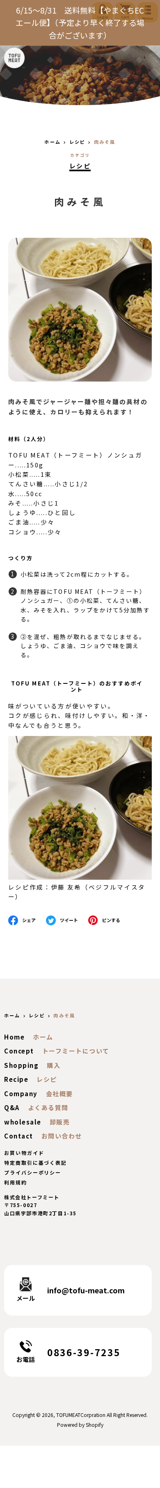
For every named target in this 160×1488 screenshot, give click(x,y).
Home (14, 1037)
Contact (18, 1136)
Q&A (12, 1107)
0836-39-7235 (83, 1352)
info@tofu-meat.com (86, 1290)
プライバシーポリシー (32, 1172)
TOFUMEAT (68, 1414)
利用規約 (15, 1182)
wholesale (22, 1122)
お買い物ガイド (24, 1152)
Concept (19, 1050)
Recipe (16, 1079)
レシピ (80, 165)
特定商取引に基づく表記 (35, 1162)
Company (21, 1093)
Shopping (21, 1065)
